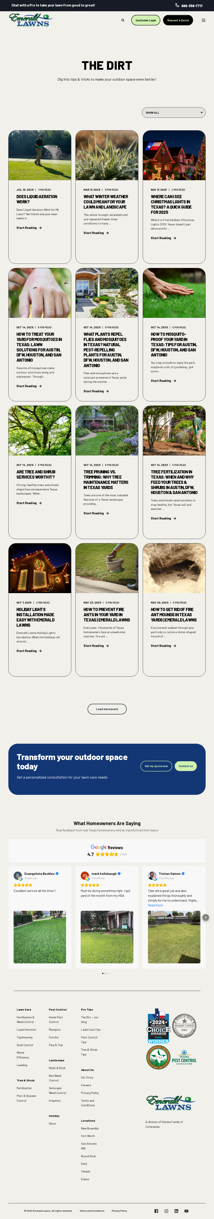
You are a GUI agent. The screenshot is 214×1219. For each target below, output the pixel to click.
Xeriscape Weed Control (57, 1090)
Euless (85, 1179)
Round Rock (88, 1156)
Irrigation (55, 1100)
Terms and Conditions (88, 1103)
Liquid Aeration (26, 1029)
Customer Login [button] (146, 20)
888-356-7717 (192, 6)
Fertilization (24, 1088)
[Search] (123, 20)
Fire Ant (54, 1037)
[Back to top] (205, 1210)
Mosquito (55, 1029)
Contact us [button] (186, 766)
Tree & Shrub (26, 1080)
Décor (52, 1123)
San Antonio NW (89, 1146)
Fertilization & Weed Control (25, 1019)
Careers (86, 1085)
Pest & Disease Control (26, 1098)
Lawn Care (24, 1009)
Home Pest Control (56, 1019)
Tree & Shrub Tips (89, 1052)
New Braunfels (90, 1128)
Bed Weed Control (55, 1078)
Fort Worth (88, 1136)
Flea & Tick (56, 1045)
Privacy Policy (90, 1093)
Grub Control (25, 1045)
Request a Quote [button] (178, 20)
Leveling (22, 1065)
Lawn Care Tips (91, 1029)
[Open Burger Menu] (203, 20)
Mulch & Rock (57, 1068)
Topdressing (24, 1037)
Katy (84, 1163)
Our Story (87, 1077)
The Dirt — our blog (89, 1019)
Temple (85, 1171)
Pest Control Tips (89, 1039)
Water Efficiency (23, 1055)
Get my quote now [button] (156, 766)
